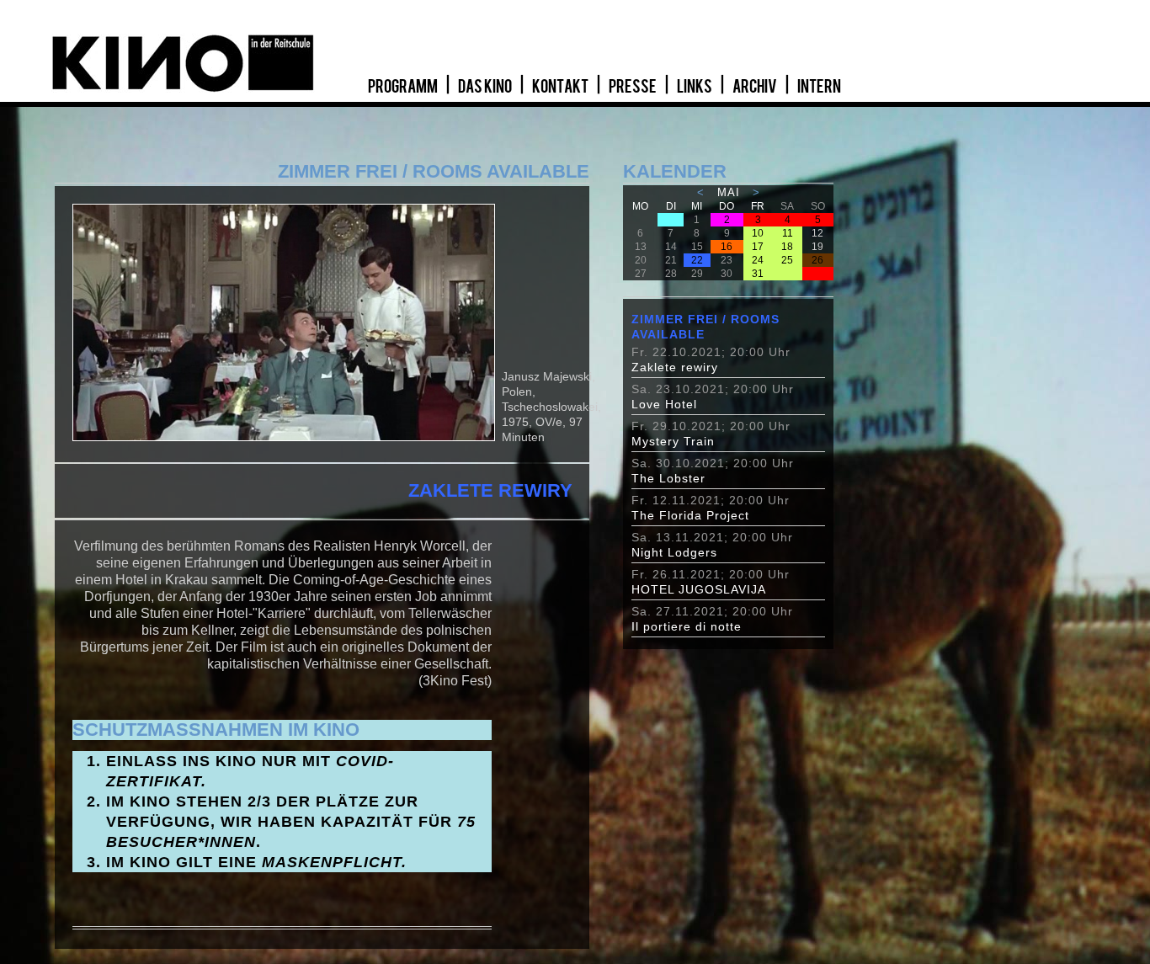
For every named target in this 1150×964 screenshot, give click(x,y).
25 (787, 260)
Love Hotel (664, 404)
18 (787, 247)
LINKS (695, 87)
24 (758, 260)
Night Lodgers (674, 552)
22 (697, 260)
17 (758, 247)
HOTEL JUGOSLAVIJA (698, 589)
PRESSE (633, 87)
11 (787, 233)
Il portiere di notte (686, 626)
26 (817, 260)
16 (726, 247)
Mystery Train (673, 441)
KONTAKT (561, 87)
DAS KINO (486, 87)
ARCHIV (755, 87)
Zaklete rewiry (674, 367)
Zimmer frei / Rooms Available (705, 326)
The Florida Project (690, 515)
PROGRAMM (404, 87)
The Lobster (668, 478)
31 (758, 274)
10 (758, 233)
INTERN (819, 87)
